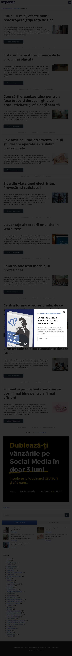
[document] (36, 328)
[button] (64, 311)
